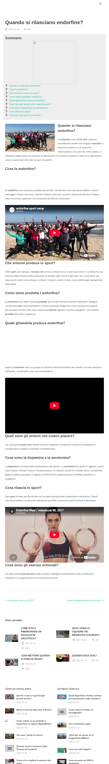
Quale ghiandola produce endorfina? (27, 100)
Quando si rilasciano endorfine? (25, 86)
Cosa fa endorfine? (18, 89)
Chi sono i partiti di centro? (29, 735)
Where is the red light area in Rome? (34, 710)
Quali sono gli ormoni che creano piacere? (30, 104)
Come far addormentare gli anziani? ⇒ (85, 600)
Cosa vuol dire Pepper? (80, 749)
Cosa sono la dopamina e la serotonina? (28, 108)
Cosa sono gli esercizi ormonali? (25, 115)
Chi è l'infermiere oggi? (80, 724)
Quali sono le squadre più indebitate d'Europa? (86, 631)
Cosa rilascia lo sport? (20, 111)
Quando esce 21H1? (84, 655)
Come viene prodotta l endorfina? (25, 97)
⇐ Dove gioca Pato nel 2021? (19, 600)
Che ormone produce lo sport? (24, 93)
